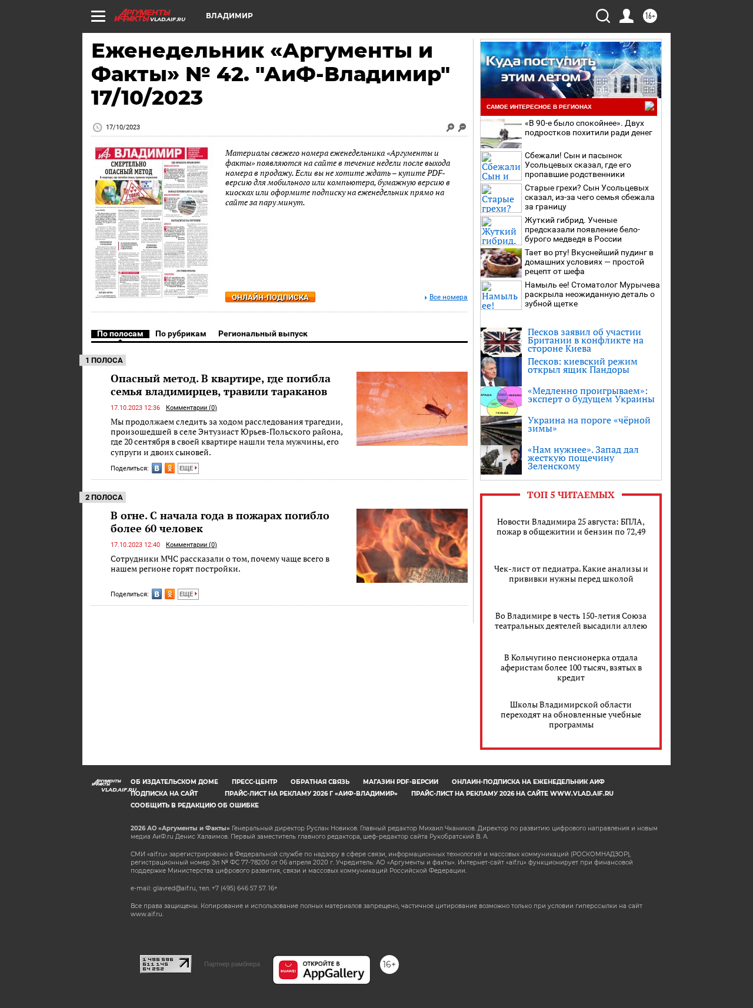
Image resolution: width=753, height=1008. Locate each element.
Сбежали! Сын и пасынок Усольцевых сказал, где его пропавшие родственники (578, 165)
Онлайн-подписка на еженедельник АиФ (528, 782)
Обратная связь (320, 782)
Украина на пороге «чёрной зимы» (589, 424)
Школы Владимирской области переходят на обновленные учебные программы (571, 714)
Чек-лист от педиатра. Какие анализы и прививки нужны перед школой (571, 573)
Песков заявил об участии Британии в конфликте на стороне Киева (586, 340)
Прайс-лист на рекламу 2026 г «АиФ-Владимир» (311, 793)
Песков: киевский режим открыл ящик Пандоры (583, 365)
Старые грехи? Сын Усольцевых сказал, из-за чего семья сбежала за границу (590, 197)
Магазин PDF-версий (400, 782)
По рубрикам (180, 333)
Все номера (448, 297)
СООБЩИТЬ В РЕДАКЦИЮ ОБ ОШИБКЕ (195, 805)
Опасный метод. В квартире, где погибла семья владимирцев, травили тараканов (221, 384)
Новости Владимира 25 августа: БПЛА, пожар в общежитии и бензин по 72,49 (571, 526)
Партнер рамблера (232, 963)
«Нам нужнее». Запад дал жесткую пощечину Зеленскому (583, 457)
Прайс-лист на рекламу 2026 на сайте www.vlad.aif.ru (512, 793)
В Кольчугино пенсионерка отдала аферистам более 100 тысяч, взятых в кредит (571, 667)
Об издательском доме (174, 782)
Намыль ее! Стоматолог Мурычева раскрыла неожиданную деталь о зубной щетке (592, 294)
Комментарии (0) (191, 408)
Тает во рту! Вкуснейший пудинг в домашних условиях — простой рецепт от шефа (589, 262)
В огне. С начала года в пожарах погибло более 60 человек (220, 521)
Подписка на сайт (164, 793)
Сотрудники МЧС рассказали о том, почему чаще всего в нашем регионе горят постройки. (220, 563)
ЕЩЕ (187, 468)
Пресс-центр (254, 782)
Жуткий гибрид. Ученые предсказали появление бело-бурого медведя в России (582, 229)
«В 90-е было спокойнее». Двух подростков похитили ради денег (588, 127)
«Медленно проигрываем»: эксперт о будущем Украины (591, 394)
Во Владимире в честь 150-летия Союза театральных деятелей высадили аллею (571, 620)
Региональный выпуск (263, 333)
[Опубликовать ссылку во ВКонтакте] (157, 468)
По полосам (120, 333)
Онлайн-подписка (270, 297)
